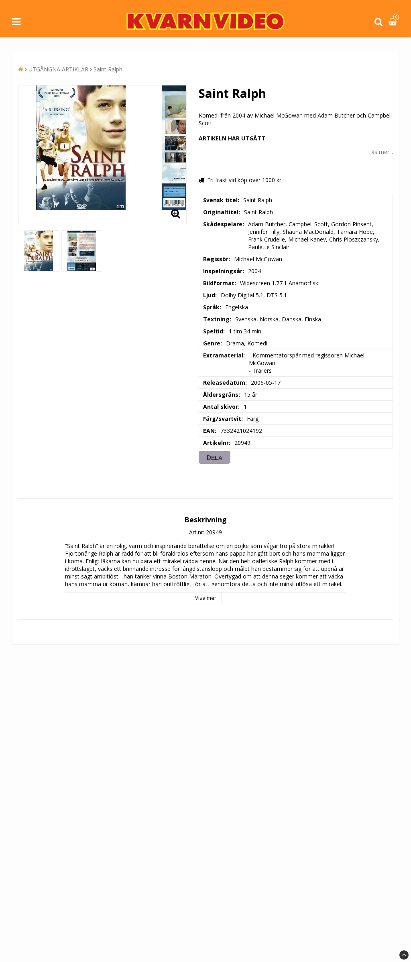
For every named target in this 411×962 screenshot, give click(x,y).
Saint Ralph (108, 69)
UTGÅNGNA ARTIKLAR (58, 69)
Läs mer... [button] (380, 152)
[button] (394, 22)
